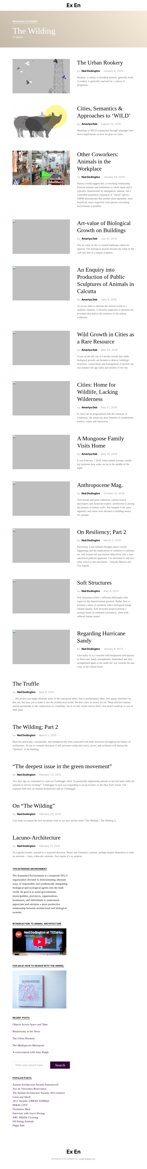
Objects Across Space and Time (30, 1024)
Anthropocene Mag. (100, 485)
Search (60, 1065)
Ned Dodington (91, 70)
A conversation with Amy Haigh (31, 1052)
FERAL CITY (20, 1104)
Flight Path (19, 1125)
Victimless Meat (21, 1109)
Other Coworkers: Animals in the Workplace (97, 161)
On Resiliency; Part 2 (101, 532)
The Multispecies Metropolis (28, 1045)
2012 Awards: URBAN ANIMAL (31, 1100)
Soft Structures (94, 582)
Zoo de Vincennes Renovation (29, 1088)
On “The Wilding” (34, 805)
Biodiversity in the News (26, 1031)
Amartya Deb (89, 123)
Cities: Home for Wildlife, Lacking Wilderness (97, 391)
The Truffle (26, 683)
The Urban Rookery (100, 62)
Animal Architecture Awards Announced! (36, 1084)
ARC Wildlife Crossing (25, 1117)
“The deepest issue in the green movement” (62, 766)
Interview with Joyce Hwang (29, 1113)
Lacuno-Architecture (36, 837)
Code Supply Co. (87, 1158)
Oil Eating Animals (23, 1121)
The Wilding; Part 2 (35, 727)
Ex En (74, 5)
